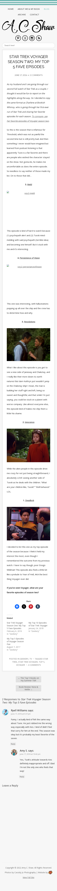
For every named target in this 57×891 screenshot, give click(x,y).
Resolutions (29, 321)
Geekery (24, 658)
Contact (34, 14)
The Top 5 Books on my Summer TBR (28, 679)
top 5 (41, 662)
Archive (22, 14)
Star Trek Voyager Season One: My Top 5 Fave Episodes (16, 625)
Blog (46, 9)
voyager (20, 665)
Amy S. (24, 750)
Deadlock (29, 500)
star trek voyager (28, 662)
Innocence (29, 422)
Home (11, 9)
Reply (13, 744)
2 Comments (36, 75)
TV (30, 658)
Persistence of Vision (30, 257)
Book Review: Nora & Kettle (28, 688)
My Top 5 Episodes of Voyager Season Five (15, 641)
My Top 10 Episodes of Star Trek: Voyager (37, 624)
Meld (29, 184)
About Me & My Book (29, 9)
